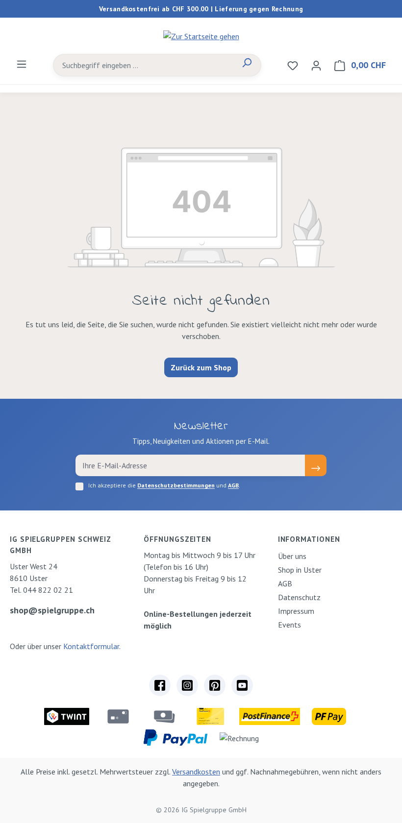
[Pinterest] (215, 685)
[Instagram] (187, 685)
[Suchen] (246, 65)
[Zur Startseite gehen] (201, 35)
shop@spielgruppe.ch (52, 610)
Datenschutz (299, 597)
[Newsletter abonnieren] (316, 465)
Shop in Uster (300, 570)
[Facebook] (160, 685)
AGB (233, 485)
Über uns (292, 556)
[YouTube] (242, 685)
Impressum (296, 611)
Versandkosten (196, 771)
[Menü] (21, 63)
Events (289, 624)
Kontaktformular (91, 646)
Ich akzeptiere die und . (164, 485)
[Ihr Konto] (316, 65)
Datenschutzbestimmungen (176, 485)
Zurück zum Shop (201, 367)
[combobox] (143, 65)
